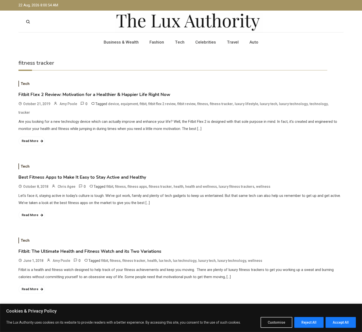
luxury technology (293, 104)
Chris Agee (66, 187)
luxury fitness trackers (236, 187)
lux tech (165, 261)
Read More (30, 141)
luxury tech (268, 104)
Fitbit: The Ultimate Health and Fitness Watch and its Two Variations (89, 251)
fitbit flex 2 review (162, 104)
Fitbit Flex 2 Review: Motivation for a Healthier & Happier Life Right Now (94, 94)
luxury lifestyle (246, 104)
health (178, 187)
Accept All (341, 322)
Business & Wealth (121, 42)
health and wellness (201, 187)
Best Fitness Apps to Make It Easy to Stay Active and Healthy (82, 177)
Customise (276, 322)
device (113, 104)
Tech (179, 42)
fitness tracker (221, 104)
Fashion (156, 42)
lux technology (185, 261)
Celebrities (205, 42)
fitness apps (137, 187)
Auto (253, 42)
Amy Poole (68, 104)
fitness (202, 104)
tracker (24, 112)
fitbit (143, 104)
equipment (129, 104)
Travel (233, 42)
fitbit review (186, 104)
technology (319, 104)
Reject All (308, 322)
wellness (263, 187)
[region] (181, 318)
